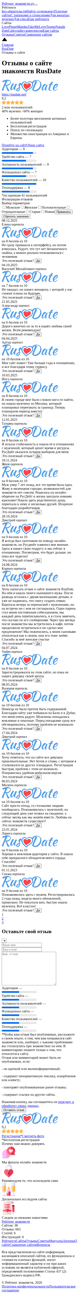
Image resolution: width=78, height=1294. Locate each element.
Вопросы (43, 1245)
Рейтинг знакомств (16, 1221)
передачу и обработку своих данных (38, 1104)
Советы (19, 34)
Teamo (50, 27)
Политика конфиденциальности (25, 1286)
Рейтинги (9, 1241)
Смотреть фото (33, 1136)
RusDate (8, 48)
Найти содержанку (40, 11)
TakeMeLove (37, 27)
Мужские (13, 207)
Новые (50, 212)
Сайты (21, 1241)
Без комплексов (31, 30)
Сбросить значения (16, 216)
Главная (7, 45)
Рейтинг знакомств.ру (18, 3)
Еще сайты (51, 30)
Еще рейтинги (38, 19)
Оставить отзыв (13, 1110)
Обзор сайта (35, 145)
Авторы (69, 1241)
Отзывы (8, 34)
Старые (35, 212)
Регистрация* (12, 1136)
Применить (64, 212)
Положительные (54, 207)
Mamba (22, 27)
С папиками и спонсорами (30, 15)
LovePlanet (9, 27)
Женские (30, 207)
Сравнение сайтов (38, 34)
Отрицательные (13, 212)
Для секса (21, 19)
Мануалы (56, 1241)
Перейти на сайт (14, 145)
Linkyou (14, 30)
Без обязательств (14, 11)
